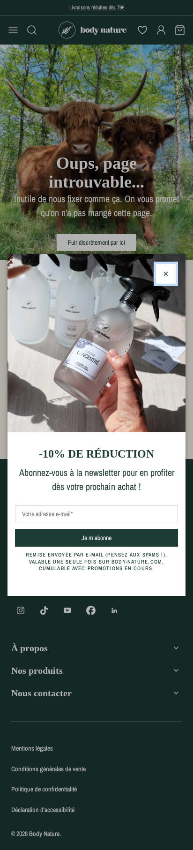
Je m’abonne (113, 537)
